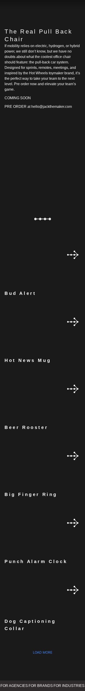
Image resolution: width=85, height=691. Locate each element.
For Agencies (14, 686)
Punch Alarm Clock (36, 561)
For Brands (41, 686)
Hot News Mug (28, 360)
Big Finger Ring (31, 494)
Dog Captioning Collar (30, 625)
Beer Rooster (26, 427)
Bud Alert (20, 293)
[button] (42, 652)
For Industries (69, 686)
